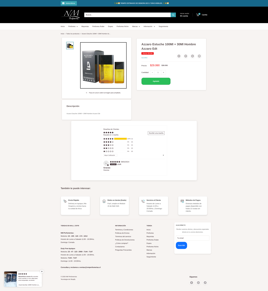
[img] (115, 162)
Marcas (135, 26)
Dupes (110, 26)
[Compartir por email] (199, 56)
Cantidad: (145, 72)
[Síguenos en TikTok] (205, 282)
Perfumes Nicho (123, 26)
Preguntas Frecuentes (123, 250)
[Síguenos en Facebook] (191, 282)
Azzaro (144, 58)
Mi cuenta (184, 16)
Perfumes (71, 26)
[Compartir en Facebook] (178, 56)
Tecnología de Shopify (68, 279)
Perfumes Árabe (98, 26)
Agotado (156, 81)
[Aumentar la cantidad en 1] (163, 72)
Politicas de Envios (122, 233)
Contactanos (120, 247)
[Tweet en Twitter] (192, 56)
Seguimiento (163, 26)
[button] (108, 139)
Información (148, 26)
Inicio (63, 26)
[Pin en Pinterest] (185, 56)
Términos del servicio (123, 236)
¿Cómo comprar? (121, 243)
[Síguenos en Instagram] (198, 282)
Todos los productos (73, 34)
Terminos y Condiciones (124, 230)
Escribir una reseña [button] (156, 133)
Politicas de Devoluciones (125, 240)
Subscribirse (70, 3)
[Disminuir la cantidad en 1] (152, 72)
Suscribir (181, 245)
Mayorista (85, 26)
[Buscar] (173, 15)
